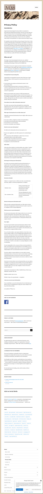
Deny (27, 489)
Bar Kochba (12, 412)
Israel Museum (18, 425)
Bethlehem (8, 414)
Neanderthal (19, 429)
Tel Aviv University (9, 434)
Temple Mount (18, 434)
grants (17, 70)
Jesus (13, 427)
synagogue (27, 432)
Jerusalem (8, 427)
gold (19, 421)
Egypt (28, 416)
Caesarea (21, 414)
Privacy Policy (8, 459)
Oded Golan (8, 432)
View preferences (36, 489)
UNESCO (26, 434)
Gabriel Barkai (8, 421)
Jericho (25, 425)
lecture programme (19, 320)
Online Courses (7, 469)
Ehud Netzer (8, 418)
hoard (29, 423)
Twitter (15, 399)
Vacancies (7, 464)
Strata (12, 70)
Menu (36, 7)
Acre (6, 412)
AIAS (5, 490)
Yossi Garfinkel (13, 436)
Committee (7, 457)
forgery (29, 418)
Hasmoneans (17, 423)
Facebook (10, 399)
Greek (24, 421)
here (30, 343)
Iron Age (11, 425)
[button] (40, 480)
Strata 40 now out (9, 382)
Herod (24, 423)
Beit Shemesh (27, 412)
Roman (20, 432)
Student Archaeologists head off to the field (14, 379)
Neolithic (26, 429)
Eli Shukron (22, 418)
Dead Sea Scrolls (20, 416)
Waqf (6, 436)
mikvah (7, 429)
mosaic (12, 429)
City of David (28, 414)
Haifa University (9, 423)
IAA (6, 425)
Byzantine (15, 414)
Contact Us (7, 462)
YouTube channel (12, 402)
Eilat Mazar (15, 418)
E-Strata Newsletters (8, 477)
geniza (15, 421)
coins (6, 416)
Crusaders (12, 416)
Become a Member (9, 454)
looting (26, 427)
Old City (14, 432)
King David (19, 427)
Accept (19, 489)
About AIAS (7, 451)
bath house (19, 412)
